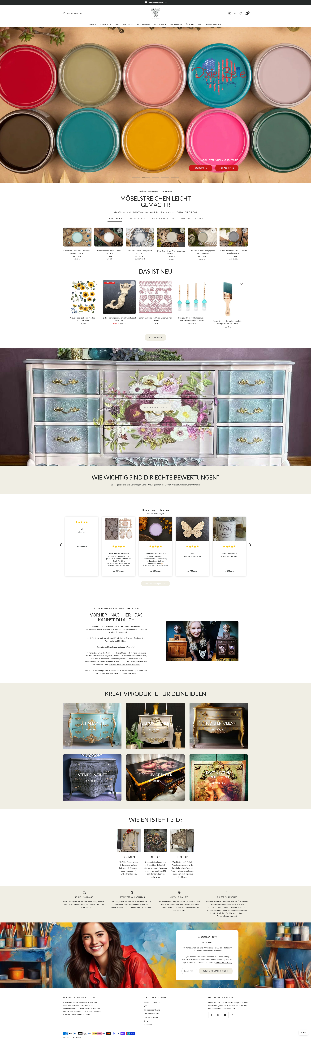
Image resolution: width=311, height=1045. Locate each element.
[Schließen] (212, 496)
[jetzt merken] (88, 230)
